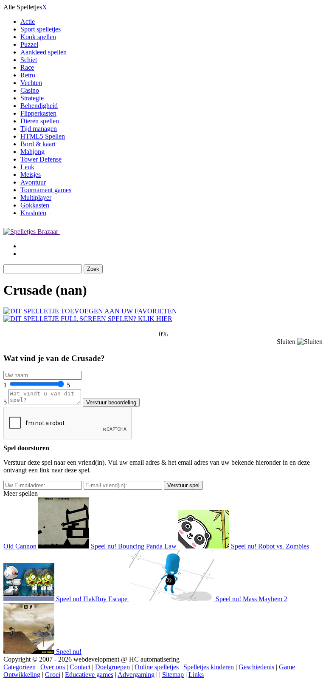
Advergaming (136, 674)
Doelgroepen (112, 667)
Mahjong (32, 151)
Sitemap (173, 674)
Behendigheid (39, 105)
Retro (27, 75)
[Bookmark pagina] (90, 311)
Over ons (52, 667)
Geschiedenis (256, 667)
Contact (80, 667)
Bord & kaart (38, 144)
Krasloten (33, 212)
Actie (27, 21)
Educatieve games (89, 674)
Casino (29, 90)
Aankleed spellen (43, 52)
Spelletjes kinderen (208, 667)
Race (27, 67)
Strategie (32, 98)
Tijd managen (38, 128)
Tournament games (45, 189)
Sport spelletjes (40, 29)
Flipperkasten (38, 113)
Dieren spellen (39, 121)
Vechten (31, 82)
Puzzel (29, 44)
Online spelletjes (157, 667)
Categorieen (19, 667)
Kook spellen (38, 36)
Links (196, 674)
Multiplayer (35, 197)
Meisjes (30, 174)
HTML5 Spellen (42, 136)
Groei (52, 674)
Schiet (28, 59)
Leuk (27, 166)
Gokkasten (34, 205)
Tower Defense (41, 159)
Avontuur (33, 182)
